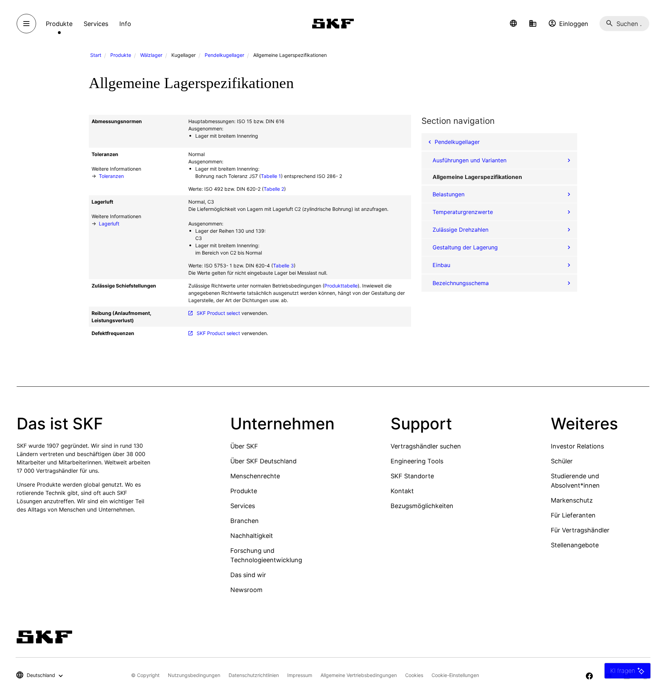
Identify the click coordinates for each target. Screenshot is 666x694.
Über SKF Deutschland (263, 461)
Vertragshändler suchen (426, 446)
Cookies (414, 675)
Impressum (299, 675)
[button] (513, 23)
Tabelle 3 (283, 265)
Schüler (562, 461)
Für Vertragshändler (580, 530)
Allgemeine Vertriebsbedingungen (359, 675)
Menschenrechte (255, 476)
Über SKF (244, 446)
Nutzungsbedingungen (194, 675)
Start (95, 55)
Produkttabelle (341, 286)
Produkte (120, 55)
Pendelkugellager (224, 55)
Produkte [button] (59, 23)
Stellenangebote (575, 545)
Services (242, 505)
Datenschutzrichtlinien (254, 675)
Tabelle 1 (271, 176)
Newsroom (246, 589)
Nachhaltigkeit (251, 535)
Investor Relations (577, 446)
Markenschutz (572, 500)
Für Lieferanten (573, 515)
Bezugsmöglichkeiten (422, 505)
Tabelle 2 (274, 189)
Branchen (244, 520)
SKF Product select (218, 313)
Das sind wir (248, 575)
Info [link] (125, 23)
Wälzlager (151, 55)
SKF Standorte (412, 476)
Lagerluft (109, 223)
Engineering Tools (417, 461)
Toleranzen (111, 176)
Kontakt (402, 491)
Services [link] (96, 23)
